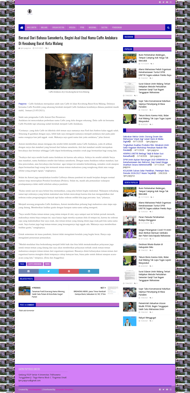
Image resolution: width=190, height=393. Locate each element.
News (47, 264)
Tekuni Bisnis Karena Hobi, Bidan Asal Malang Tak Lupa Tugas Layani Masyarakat (155, 118)
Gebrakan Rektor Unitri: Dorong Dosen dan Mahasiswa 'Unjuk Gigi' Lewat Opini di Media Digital (143, 139)
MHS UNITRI (31, 27)
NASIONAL (92, 27)
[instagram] (170, 2)
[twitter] (163, 2)
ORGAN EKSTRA (58, 27)
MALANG (44, 27)
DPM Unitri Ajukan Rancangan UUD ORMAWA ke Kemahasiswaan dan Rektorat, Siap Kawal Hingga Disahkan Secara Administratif (145, 162)
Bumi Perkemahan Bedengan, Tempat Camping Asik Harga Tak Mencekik (153, 58)
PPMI (82, 27)
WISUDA (72, 27)
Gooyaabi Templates (64, 389)
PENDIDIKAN (117, 27)
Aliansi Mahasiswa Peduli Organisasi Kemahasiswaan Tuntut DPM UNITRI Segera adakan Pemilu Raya (155, 72)
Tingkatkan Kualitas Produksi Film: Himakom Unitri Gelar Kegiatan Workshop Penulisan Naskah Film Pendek (146, 147)
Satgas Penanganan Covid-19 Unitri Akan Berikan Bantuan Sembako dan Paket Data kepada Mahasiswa (155, 233)
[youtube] (167, 2)
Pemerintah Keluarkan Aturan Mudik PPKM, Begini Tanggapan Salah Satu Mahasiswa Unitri (153, 306)
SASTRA (104, 27)
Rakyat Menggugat (147, 318)
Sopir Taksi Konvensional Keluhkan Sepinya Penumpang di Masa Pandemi (154, 104)
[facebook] (160, 2)
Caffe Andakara (35, 264)
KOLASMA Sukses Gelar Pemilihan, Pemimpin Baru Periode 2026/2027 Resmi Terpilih (146, 171)
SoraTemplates (34, 389)
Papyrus (23, 103)
